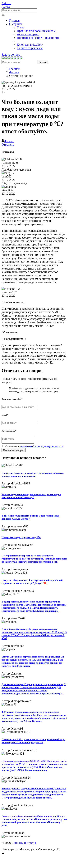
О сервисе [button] (15, 24)
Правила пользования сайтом (36, 30)
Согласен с (34, 446)
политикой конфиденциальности (41, 446)
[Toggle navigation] (3, 15)
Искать (43, 62)
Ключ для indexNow (30, 44)
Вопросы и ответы (24, 842)
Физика (14, 72)
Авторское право (28, 34)
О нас (20, 27)
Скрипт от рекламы (30, 48)
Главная (14, 20)
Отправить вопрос (13, 450)
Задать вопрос (11, 54)
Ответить (8, 144)
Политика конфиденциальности (38, 37)
